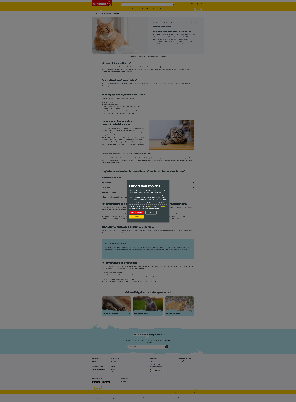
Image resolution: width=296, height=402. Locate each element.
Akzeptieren (136, 216)
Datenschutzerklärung (161, 206)
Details (151, 212)
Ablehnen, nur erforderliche (136, 212)
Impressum (150, 206)
